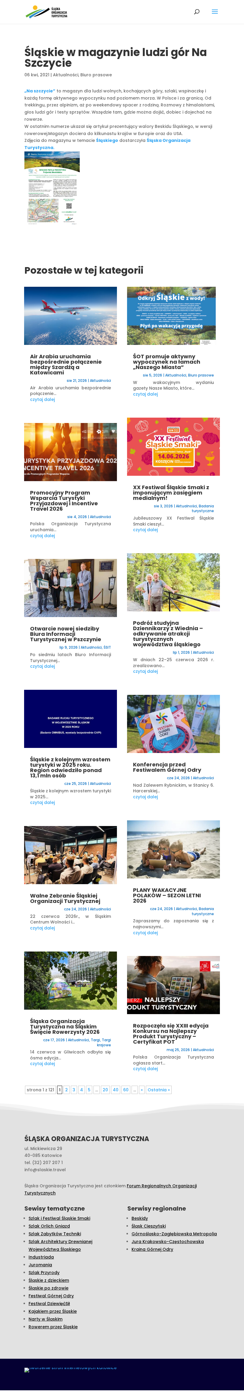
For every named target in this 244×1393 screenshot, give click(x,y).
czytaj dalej (42, 399)
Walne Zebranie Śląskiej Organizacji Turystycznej (65, 898)
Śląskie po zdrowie (48, 1288)
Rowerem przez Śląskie (53, 1327)
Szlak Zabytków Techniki (55, 1234)
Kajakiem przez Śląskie (53, 1311)
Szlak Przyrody (44, 1273)
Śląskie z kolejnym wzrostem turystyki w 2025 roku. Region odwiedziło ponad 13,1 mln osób (70, 767)
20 (105, 1090)
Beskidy (140, 1218)
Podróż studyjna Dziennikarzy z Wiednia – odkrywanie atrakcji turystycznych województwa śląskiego (168, 633)
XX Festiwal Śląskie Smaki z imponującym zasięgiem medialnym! (171, 493)
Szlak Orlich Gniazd (49, 1226)
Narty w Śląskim (45, 1319)
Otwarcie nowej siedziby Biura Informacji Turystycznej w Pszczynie (65, 634)
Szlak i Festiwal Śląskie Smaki (59, 1218)
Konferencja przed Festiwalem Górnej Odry (167, 767)
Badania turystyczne (203, 508)
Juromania (40, 1265)
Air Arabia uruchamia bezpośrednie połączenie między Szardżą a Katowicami (66, 364)
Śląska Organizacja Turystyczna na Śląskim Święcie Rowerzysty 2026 (65, 1026)
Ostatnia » (159, 1090)
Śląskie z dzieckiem (49, 1280)
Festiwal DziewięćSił (49, 1304)
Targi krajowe (104, 1042)
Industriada (41, 1257)
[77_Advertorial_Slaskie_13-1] (52, 189)
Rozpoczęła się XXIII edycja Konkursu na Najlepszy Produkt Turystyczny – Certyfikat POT (171, 1033)
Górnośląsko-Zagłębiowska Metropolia (174, 1234)
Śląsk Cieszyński (149, 1226)
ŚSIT (107, 647)
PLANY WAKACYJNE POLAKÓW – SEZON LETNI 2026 (167, 895)
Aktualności (65, 75)
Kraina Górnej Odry (152, 1249)
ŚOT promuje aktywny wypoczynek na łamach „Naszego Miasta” (166, 362)
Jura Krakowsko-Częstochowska (168, 1242)
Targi (95, 1039)
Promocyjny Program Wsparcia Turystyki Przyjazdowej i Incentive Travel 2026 (64, 500)
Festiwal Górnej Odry (51, 1296)
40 (115, 1090)
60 (126, 1090)
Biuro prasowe (96, 75)
